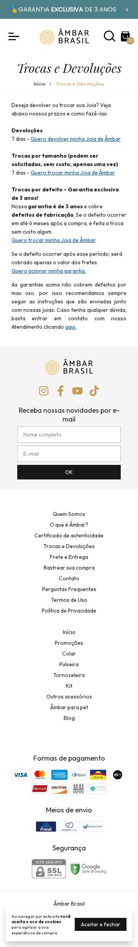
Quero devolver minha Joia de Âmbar (76, 138)
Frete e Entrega (69, 556)
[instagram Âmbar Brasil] (43, 391)
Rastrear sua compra (69, 567)
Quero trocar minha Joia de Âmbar (73, 172)
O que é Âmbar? (69, 524)
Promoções (69, 642)
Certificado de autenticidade (69, 535)
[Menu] (15, 36)
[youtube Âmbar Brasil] (77, 391)
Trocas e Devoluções (69, 546)
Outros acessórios (69, 696)
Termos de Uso (69, 599)
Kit (69, 685)
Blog (69, 718)
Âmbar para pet (69, 707)
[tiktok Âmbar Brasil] (94, 391)
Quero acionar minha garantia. (49, 270)
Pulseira (69, 664)
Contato (69, 578)
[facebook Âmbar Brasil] (60, 391)
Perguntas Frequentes (69, 589)
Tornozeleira (69, 675)
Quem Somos (69, 514)
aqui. (70, 326)
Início (40, 84)
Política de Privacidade (69, 610)
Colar (69, 653)
